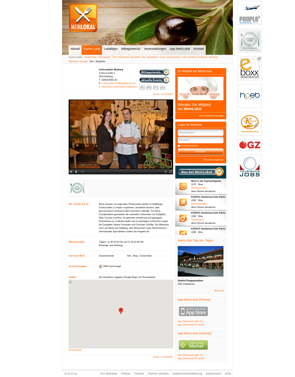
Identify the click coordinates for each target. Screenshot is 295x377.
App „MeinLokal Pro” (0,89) (191, 324)
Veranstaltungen (155, 48)
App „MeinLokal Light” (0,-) (191, 321)
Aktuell (75, 48)
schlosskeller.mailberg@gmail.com (118, 83)
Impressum (213, 373)
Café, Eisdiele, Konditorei (194, 57)
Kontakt (199, 48)
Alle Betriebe (90, 57)
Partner (139, 373)
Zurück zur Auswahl (162, 94)
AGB (228, 373)
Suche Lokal (91, 48)
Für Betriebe (109, 373)
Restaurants (104, 57)
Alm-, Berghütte (97, 61)
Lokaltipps (111, 48)
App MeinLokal (180, 48)
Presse (126, 373)
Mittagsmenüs (130, 48)
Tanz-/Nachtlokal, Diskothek (126, 57)
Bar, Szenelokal (150, 57)
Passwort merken (189, 145)
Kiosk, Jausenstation (169, 57)
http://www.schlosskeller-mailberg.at (119, 86)
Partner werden (158, 373)
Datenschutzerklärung (187, 373)
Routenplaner (75, 350)
